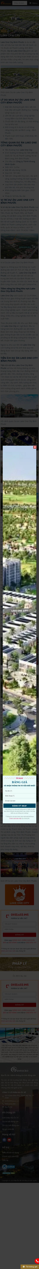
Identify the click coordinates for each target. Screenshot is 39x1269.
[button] (34, 447)
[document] (19, 634)
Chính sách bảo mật (15, 818)
